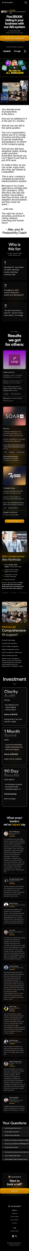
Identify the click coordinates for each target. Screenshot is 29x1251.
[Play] (14, 68)
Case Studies (15, 1216)
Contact (14, 1223)
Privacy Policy (14, 1231)
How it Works (14, 1220)
